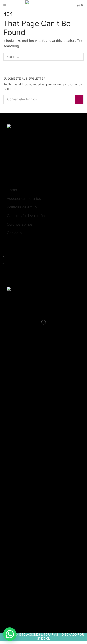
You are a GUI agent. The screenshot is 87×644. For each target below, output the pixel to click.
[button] (10, 634)
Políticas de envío (22, 207)
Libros (12, 190)
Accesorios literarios (24, 198)
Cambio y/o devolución (26, 216)
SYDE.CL (43, 638)
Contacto (14, 233)
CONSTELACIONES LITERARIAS (35, 634)
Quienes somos (20, 224)
